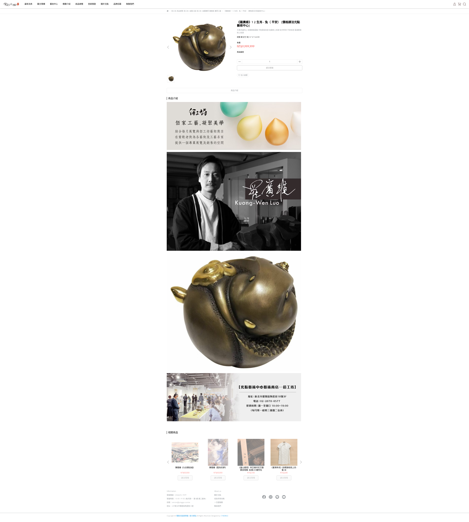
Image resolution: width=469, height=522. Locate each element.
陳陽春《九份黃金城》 (185, 467)
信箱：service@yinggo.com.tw (178, 502)
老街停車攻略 (219, 499)
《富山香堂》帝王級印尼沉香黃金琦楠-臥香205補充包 (251, 468)
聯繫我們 (130, 4)
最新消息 (28, 4)
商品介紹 (234, 90)
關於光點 (105, 4)
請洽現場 (269, 68)
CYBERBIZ (224, 516)
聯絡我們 (217, 506)
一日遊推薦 (218, 502)
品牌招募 (117, 4)
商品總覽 (79, 4)
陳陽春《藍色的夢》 (218, 467)
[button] (230, 47)
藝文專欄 (41, 4)
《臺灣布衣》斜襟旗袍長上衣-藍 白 (284, 468)
